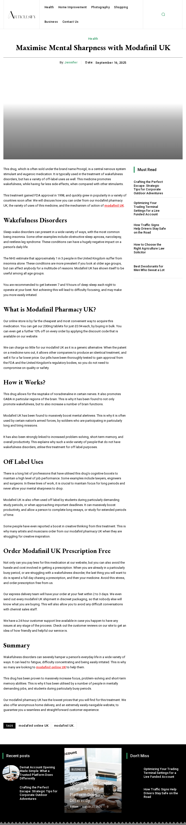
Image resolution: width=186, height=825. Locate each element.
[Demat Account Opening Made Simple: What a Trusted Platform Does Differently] (11, 773)
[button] (163, 14)
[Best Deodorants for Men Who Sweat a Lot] (175, 268)
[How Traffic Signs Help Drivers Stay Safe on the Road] (175, 228)
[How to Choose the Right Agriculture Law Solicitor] (175, 248)
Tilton (74, 806)
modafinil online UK (34, 725)
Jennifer (71, 62)
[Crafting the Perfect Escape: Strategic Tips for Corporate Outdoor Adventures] (175, 187)
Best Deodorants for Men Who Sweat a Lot (149, 268)
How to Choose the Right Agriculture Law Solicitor (149, 248)
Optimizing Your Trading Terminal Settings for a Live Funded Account (147, 208)
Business (78, 769)
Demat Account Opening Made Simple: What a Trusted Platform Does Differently (37, 772)
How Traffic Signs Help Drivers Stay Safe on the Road (150, 228)
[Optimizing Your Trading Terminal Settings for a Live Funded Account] (175, 208)
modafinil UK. (64, 725)
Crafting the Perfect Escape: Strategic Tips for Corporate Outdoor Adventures (148, 187)
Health (93, 38)
